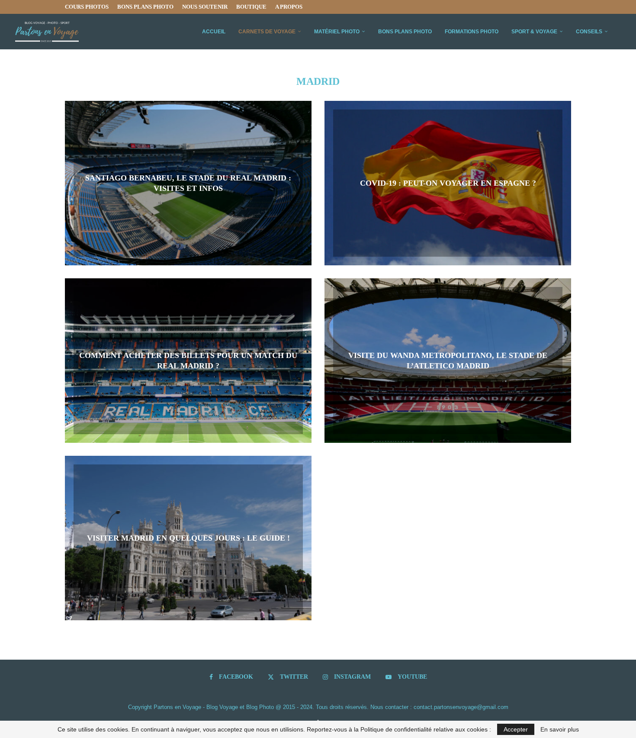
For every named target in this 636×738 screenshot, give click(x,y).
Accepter (516, 729)
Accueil (213, 32)
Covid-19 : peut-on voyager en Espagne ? (448, 183)
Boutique (251, 6)
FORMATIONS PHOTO (471, 32)
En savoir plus (559, 729)
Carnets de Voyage (267, 32)
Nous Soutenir (205, 6)
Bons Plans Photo (145, 6)
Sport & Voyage (534, 32)
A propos (288, 6)
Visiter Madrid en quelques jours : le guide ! (188, 538)
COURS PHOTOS (87, 6)
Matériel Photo (337, 32)
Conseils (589, 32)
